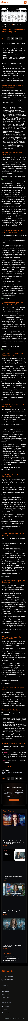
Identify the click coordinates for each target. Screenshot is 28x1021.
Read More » (6, 845)
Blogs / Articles (7, 26)
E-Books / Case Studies (11, 958)
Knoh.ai (6, 752)
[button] (25, 2)
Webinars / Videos (9, 960)
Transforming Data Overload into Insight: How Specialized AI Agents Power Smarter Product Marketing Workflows (13, 842)
